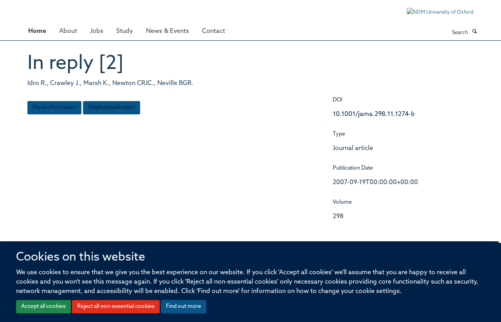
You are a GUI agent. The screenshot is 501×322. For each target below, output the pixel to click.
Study (124, 31)
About (68, 31)
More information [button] (54, 107)
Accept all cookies (43, 306)
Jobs (96, 31)
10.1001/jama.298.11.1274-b (374, 114)
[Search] (474, 32)
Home (37, 31)
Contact (213, 31)
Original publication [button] (111, 107)
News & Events (167, 31)
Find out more (183, 306)
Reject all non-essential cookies (116, 306)
